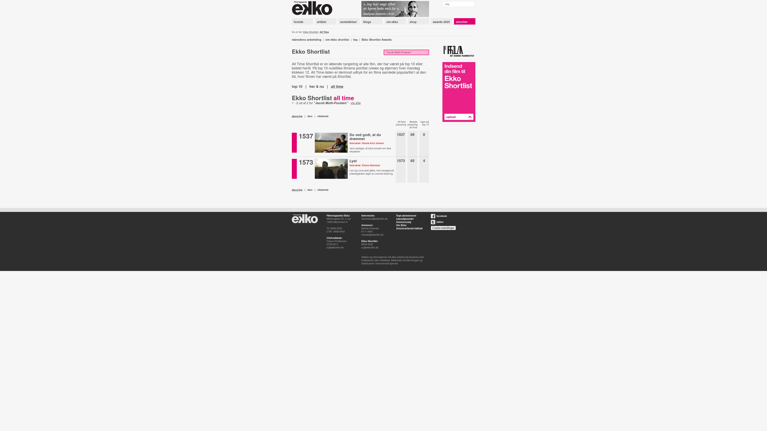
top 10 (297, 86)
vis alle (356, 103)
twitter (440, 222)
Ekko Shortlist (310, 32)
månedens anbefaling (306, 40)
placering (297, 116)
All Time (324, 32)
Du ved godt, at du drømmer (365, 136)
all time (337, 86)
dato (309, 116)
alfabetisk (323, 116)
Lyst (353, 160)
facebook (441, 216)
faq (355, 40)
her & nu (316, 86)
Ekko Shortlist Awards (377, 40)
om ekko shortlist (337, 40)
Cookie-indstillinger (443, 227)
